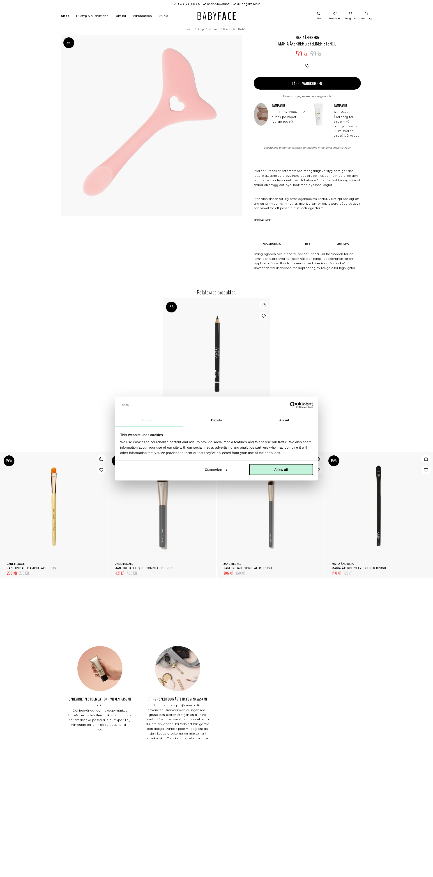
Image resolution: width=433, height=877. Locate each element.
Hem (190, 29)
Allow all (281, 470)
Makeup (214, 29)
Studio (163, 16)
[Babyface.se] (216, 16)
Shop (65, 16)
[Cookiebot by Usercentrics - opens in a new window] (293, 405)
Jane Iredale (16, 564)
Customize (213, 470)
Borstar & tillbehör (234, 29)
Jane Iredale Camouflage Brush (32, 568)
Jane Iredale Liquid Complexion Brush (145, 568)
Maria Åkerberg (307, 37)
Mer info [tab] (343, 244)
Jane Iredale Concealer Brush (247, 568)
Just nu (120, 16)
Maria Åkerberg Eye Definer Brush (359, 568)
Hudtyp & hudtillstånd (92, 16)
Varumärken (142, 16)
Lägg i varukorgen (307, 84)
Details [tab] (216, 420)
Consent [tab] (149, 420)
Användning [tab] (272, 244)
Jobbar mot (263, 220)
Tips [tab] (307, 244)
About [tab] (284, 420)
